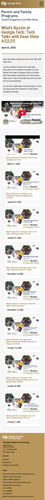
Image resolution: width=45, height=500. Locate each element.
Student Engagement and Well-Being (20, 19)
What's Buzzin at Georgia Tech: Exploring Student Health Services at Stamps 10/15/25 (21, 342)
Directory (6, 459)
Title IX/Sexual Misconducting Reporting (16, 482)
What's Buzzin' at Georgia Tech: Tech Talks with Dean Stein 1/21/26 (21, 233)
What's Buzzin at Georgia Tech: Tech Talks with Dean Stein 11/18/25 (21, 269)
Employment (7, 462)
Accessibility (7, 488)
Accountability (8, 491)
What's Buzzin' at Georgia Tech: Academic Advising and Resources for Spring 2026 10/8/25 (22, 380)
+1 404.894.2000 (11, 449)
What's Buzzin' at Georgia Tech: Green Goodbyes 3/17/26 (22, 159)
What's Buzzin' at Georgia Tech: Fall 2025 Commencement (20, 305)
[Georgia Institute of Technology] (11, 3)
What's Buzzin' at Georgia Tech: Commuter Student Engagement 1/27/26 (19, 196)
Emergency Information (11, 465)
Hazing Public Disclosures (12, 485)
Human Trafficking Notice (11, 479)
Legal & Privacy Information (12, 477)
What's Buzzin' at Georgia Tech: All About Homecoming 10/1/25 (20, 417)
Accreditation (7, 493)
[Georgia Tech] (13, 437)
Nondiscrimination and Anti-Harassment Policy (19, 474)
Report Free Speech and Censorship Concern (18, 496)
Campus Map (9, 452)
